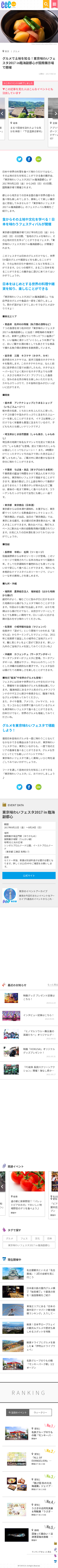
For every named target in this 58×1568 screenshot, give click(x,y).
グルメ (16, 51)
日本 (49, 1238)
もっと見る (53, 984)
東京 (7, 51)
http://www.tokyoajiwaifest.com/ (44, 44)
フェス (24, 1238)
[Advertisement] (29, 945)
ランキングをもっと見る (41, 1551)
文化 (37, 1238)
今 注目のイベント (17, 1412)
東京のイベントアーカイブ (33, 891)
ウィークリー (40, 1412)
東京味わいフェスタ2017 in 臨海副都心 (29, 1245)
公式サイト (29, 875)
